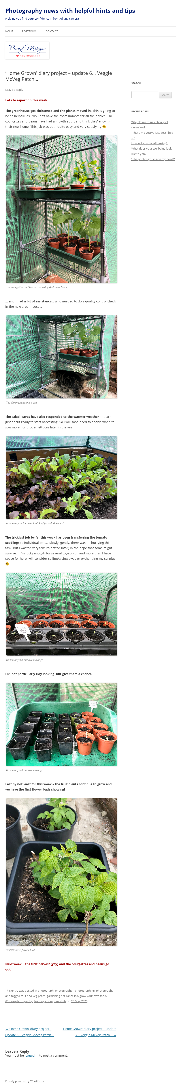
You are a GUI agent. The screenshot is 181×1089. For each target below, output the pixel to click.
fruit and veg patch (33, 996)
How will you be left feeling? (149, 143)
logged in (31, 1055)
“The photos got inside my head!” (153, 159)
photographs (104, 991)
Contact (52, 31)
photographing (85, 991)
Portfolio (29, 31)
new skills (60, 1001)
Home (9, 31)
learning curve (43, 1001)
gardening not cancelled (62, 996)
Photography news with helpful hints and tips (70, 11)
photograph (46, 991)
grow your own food (92, 996)
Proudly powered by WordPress (24, 1081)
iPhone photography (19, 1001)
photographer (64, 991)
